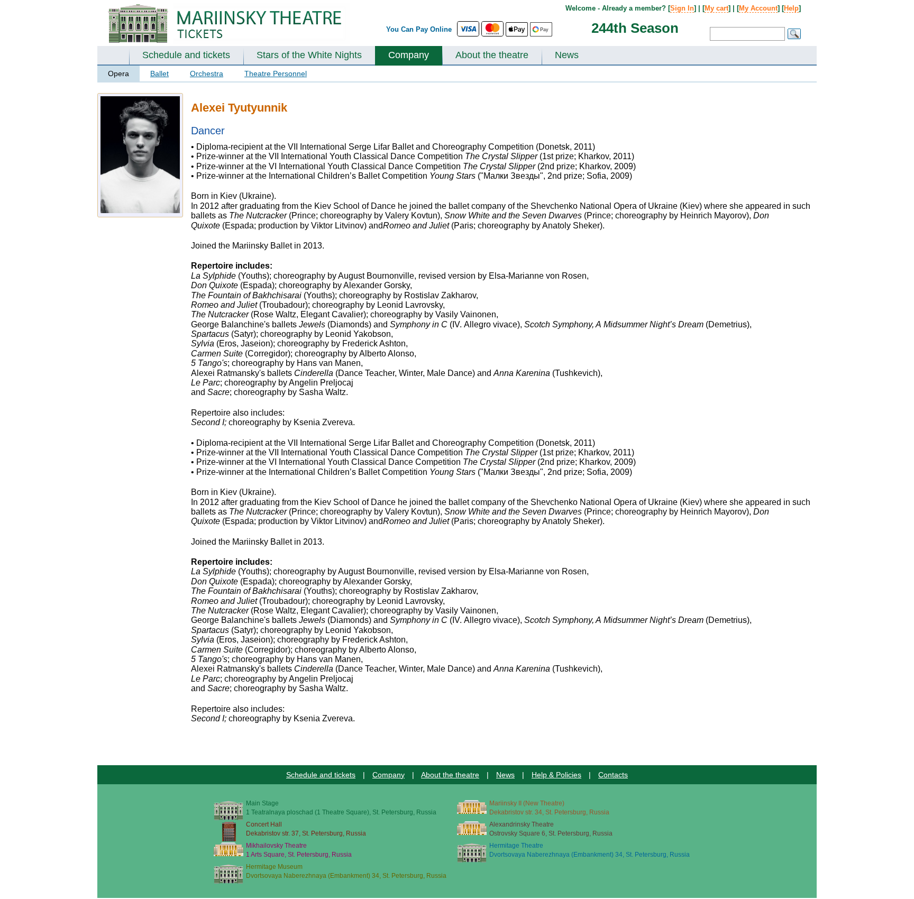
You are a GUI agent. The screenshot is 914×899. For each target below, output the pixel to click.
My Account (758, 8)
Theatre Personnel (275, 73)
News (567, 55)
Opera (118, 73)
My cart (716, 8)
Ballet (159, 73)
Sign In (682, 8)
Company (408, 55)
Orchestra (206, 73)
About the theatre (491, 55)
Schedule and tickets (186, 55)
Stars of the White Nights (309, 55)
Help (791, 8)
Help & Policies (556, 774)
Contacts (613, 774)
